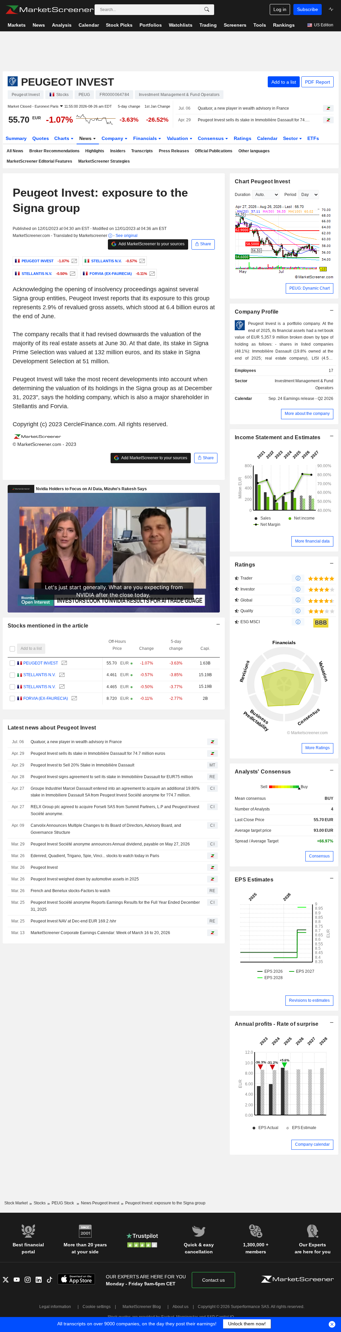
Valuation (178, 138)
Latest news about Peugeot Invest (52, 727)
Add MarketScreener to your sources (151, 244)
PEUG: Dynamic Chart (309, 288)
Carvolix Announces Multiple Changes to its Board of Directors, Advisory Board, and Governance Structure (106, 829)
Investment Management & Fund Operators (304, 384)
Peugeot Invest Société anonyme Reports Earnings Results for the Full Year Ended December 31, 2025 (115, 906)
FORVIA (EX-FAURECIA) (45, 698)
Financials (145, 138)
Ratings (242, 138)
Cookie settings (97, 1306)
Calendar (267, 138)
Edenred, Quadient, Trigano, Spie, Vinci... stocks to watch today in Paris (95, 855)
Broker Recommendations (54, 151)
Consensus (211, 138)
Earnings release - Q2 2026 (308, 398)
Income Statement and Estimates (278, 437)
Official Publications (213, 151)
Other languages (254, 151)
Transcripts (142, 151)
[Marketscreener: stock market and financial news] (49, 10)
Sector (291, 138)
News (86, 138)
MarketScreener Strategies (104, 161)
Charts (62, 138)
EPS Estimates (254, 879)
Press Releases (174, 151)
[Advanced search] (206, 9)
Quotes (40, 138)
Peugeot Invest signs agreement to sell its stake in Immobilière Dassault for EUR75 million (112, 776)
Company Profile (256, 312)
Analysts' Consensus (263, 771)
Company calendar (312, 1144)
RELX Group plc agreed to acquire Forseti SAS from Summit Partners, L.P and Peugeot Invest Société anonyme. (115, 810)
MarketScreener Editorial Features (39, 161)
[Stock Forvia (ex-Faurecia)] (151, 273)
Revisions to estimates (309, 1000)
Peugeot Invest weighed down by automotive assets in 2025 (85, 879)
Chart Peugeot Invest (262, 181)
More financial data (312, 541)
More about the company (307, 413)
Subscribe (307, 9)
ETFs (313, 138)
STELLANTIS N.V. (39, 674)
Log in (279, 9)
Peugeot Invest (44, 867)
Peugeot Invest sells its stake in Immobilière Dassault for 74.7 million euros (254, 120)
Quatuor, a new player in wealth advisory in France (243, 108)
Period (290, 194)
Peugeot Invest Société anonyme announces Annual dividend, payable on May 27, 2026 (110, 844)
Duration (242, 194)
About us (180, 1306)
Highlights (94, 151)
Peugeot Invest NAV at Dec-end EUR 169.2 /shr (73, 921)
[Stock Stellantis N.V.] (141, 261)
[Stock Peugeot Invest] (73, 261)
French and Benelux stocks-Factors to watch (70, 890)
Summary (16, 138)
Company (113, 138)
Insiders (118, 151)
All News (15, 151)
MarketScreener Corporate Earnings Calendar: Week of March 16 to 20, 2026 (100, 932)
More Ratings (317, 747)
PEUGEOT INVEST (40, 663)
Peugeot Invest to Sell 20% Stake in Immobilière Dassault (82, 765)
